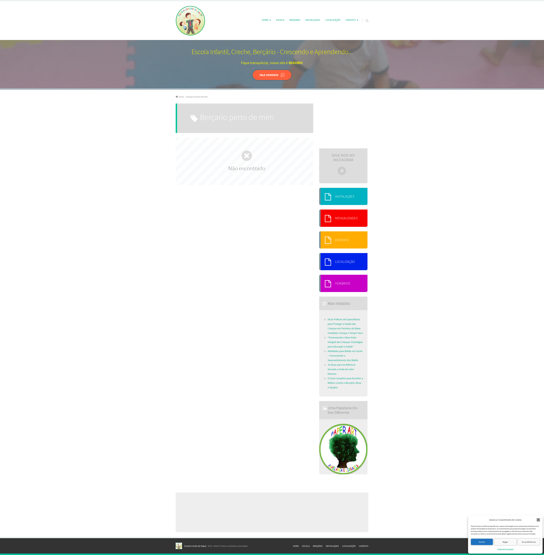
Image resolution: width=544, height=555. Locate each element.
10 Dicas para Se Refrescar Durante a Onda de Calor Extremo (342, 369)
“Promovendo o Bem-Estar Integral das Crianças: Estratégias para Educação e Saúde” (345, 342)
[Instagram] (342, 171)
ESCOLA (280, 20)
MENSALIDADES (346, 218)
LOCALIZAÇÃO (332, 20)
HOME (296, 546)
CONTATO (342, 240)
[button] (538, 519)
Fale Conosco (269, 75)
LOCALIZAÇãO (345, 261)
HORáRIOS (342, 283)
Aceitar (482, 542)
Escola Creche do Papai (195, 546)
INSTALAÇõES (312, 20)
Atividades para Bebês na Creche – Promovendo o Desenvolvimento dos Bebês (345, 356)
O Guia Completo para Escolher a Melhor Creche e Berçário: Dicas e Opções (345, 383)
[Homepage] (190, 20)
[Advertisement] (343, 123)
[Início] (180, 546)
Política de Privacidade (505, 549)
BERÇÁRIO (294, 20)
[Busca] (364, 17)
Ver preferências (529, 542)
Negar (505, 542)
